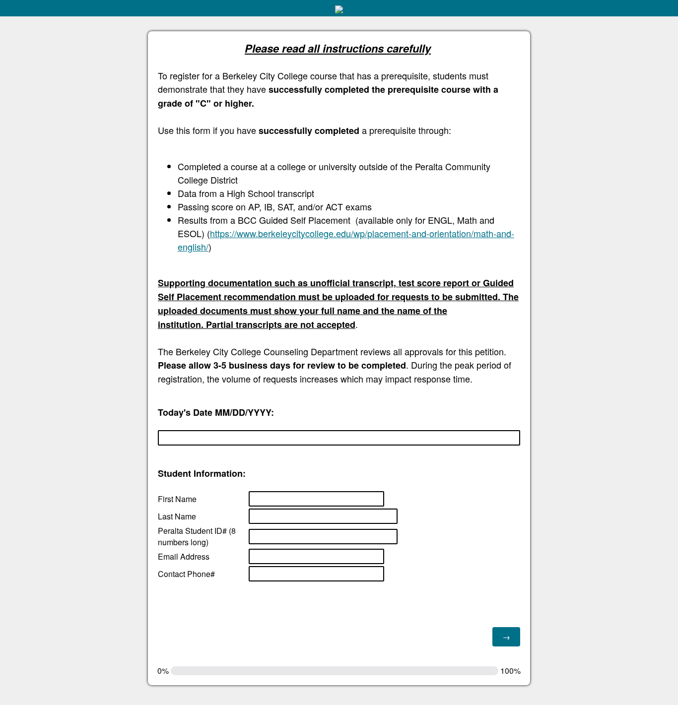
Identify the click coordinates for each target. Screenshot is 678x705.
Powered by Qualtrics (625, 696)
